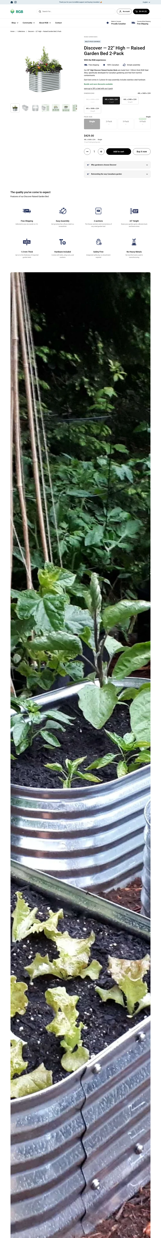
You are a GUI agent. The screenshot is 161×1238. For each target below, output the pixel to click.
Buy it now (142, 151)
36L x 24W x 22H (92, 100)
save (98, 88)
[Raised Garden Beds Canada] (16, 11)
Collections (21, 31)
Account (126, 11)
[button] (141, 11)
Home (12, 31)
